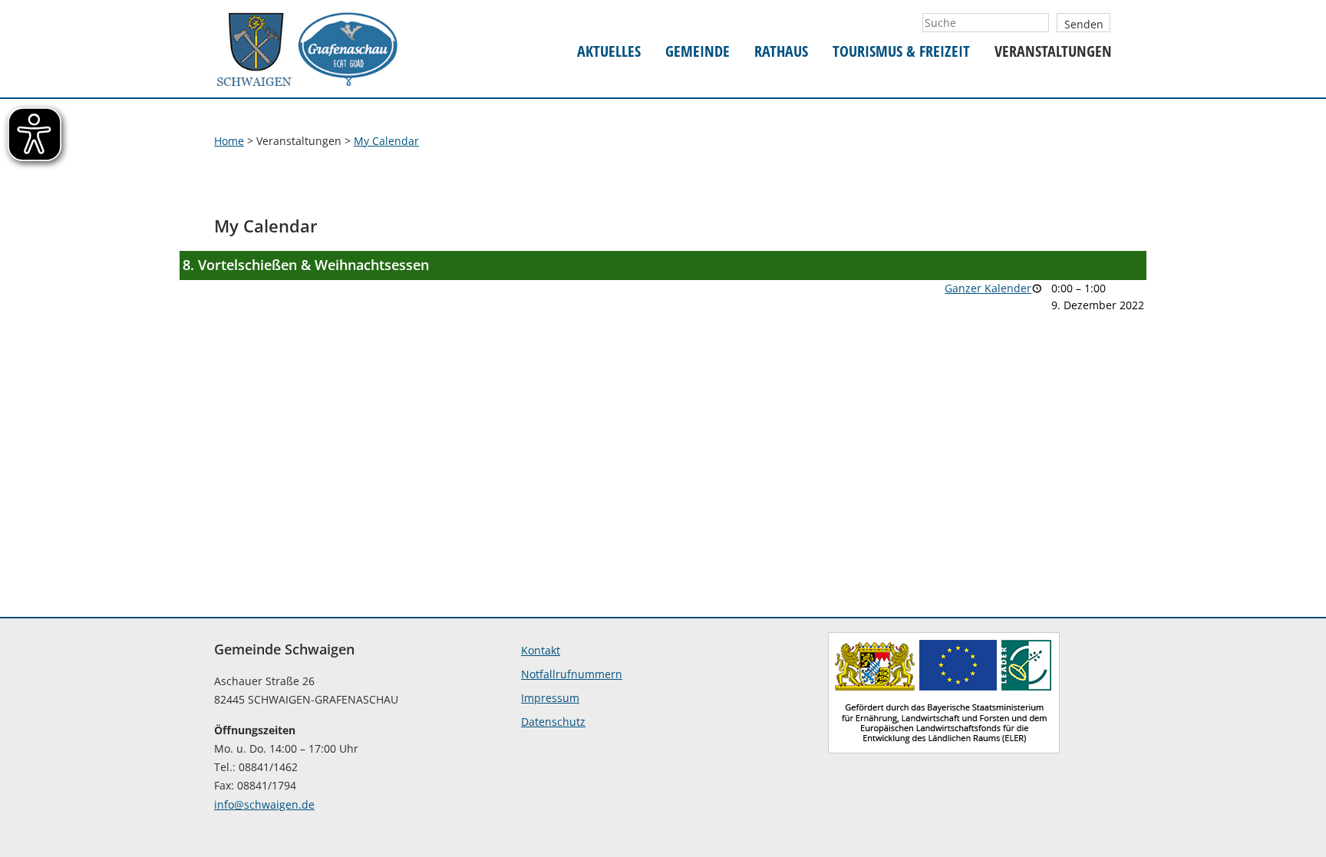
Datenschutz (553, 721)
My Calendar (386, 140)
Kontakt (540, 650)
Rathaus (781, 51)
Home (229, 140)
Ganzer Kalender (988, 288)
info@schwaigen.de (264, 804)
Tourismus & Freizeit (901, 51)
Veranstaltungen (1053, 51)
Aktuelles (609, 51)
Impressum (550, 698)
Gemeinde (697, 51)
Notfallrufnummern (571, 674)
